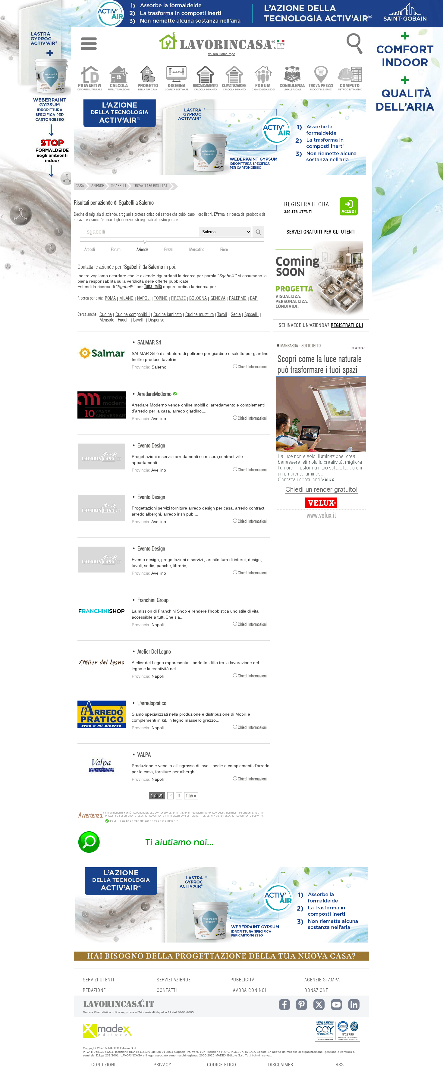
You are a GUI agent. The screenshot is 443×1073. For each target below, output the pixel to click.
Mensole (106, 320)
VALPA (144, 755)
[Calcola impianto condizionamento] (234, 79)
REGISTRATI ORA (306, 205)
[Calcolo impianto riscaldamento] (205, 79)
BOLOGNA (198, 298)
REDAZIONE (94, 990)
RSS (340, 1064)
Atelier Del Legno (154, 652)
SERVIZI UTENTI (98, 979)
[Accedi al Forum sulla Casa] (263, 79)
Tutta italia (153, 286)
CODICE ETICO (221, 1064)
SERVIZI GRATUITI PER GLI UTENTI (321, 232)
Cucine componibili (132, 314)
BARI (254, 298)
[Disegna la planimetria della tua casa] (176, 79)
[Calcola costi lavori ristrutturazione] (118, 79)
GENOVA (217, 298)
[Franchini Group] (101, 623)
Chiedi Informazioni (252, 366)
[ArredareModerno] (101, 417)
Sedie (236, 314)
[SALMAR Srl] (101, 365)
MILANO (126, 298)
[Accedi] (349, 214)
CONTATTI (167, 990)
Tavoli (222, 314)
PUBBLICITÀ (243, 979)
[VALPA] (101, 777)
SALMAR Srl (149, 343)
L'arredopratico (151, 703)
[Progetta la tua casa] (221, 959)
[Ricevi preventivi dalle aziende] (90, 79)
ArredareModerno (155, 394)
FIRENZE (178, 298)
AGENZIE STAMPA (322, 979)
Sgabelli (251, 314)
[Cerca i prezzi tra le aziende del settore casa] (321, 79)
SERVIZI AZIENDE (174, 979)
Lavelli (139, 320)
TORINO (161, 298)
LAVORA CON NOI (248, 990)
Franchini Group (152, 600)
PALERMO (238, 298)
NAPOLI (143, 298)
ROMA (110, 298)
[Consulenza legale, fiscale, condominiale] (292, 79)
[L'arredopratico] (101, 726)
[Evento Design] (101, 468)
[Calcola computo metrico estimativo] (350, 79)
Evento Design (151, 446)
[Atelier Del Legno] (101, 674)
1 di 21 (157, 795)
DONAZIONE (316, 990)
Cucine (105, 314)
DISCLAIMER (280, 1064)
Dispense (156, 320)
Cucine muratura (199, 314)
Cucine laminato (167, 314)
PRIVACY (162, 1064)
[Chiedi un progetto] (147, 79)
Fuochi (124, 320)
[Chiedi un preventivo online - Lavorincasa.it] (170, 852)
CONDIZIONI (103, 1064)
